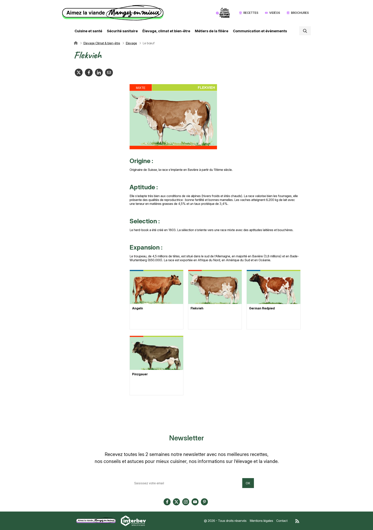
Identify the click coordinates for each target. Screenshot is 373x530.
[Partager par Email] (109, 72)
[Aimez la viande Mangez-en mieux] (97, 520)
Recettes (250, 13)
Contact (282, 521)
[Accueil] (113, 13)
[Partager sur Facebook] (89, 72)
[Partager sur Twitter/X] (79, 72)
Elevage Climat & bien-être (101, 43)
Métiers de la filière (211, 31)
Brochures (300, 13)
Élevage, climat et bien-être (166, 31)
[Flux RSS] (297, 520)
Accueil (76, 43)
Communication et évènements (260, 31)
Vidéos (274, 13)
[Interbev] (133, 520)
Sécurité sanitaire (122, 31)
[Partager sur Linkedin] (99, 72)
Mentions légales (261, 521)
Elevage (131, 43)
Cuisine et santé (88, 31)
